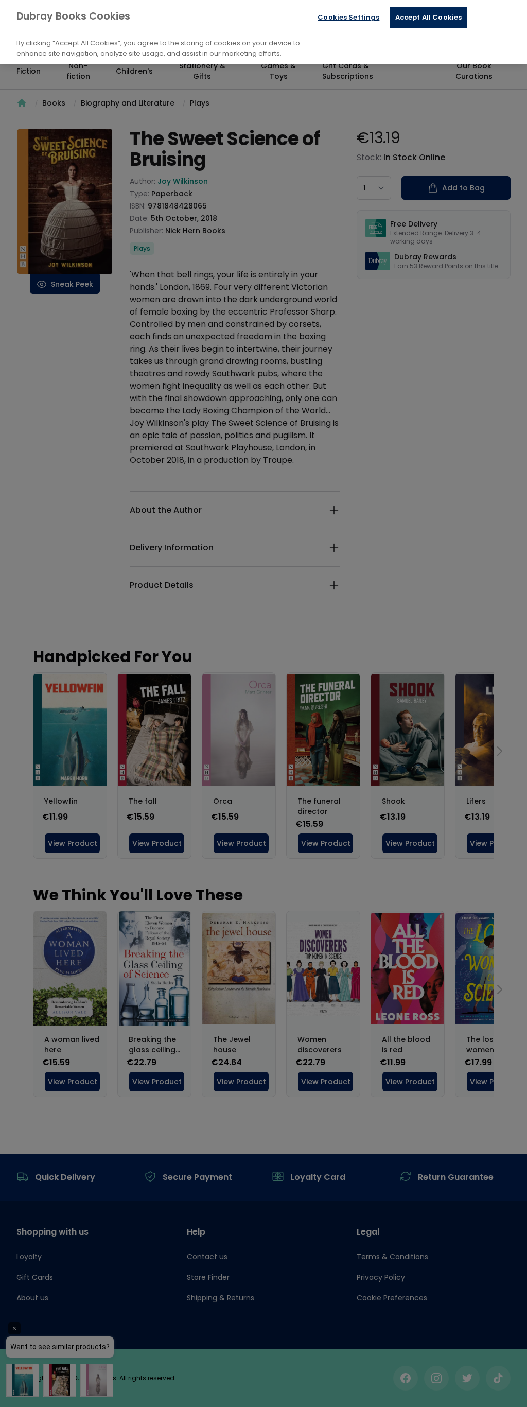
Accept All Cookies (428, 17)
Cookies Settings (348, 17)
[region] (263, 32)
